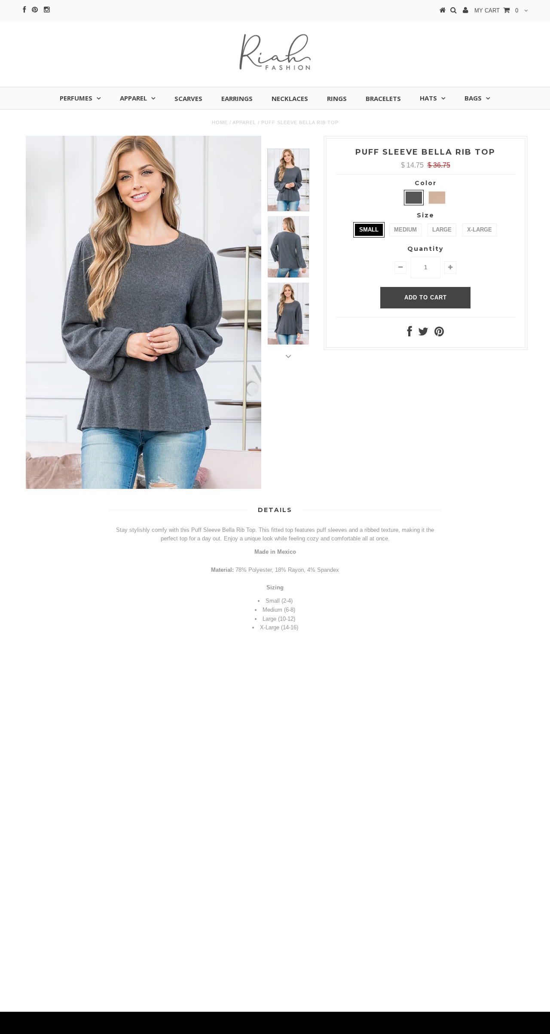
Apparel (244, 122)
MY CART (496, 10)
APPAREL (133, 98)
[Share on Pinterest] (439, 333)
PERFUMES (76, 98)
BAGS (473, 98)
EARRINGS (237, 98)
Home (220, 122)
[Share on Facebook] (409, 333)
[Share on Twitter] (423, 333)
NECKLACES (290, 98)
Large (442, 229)
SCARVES (188, 98)
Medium (405, 229)
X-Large (479, 229)
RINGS (337, 98)
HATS (428, 98)
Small (369, 229)
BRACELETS (383, 98)
